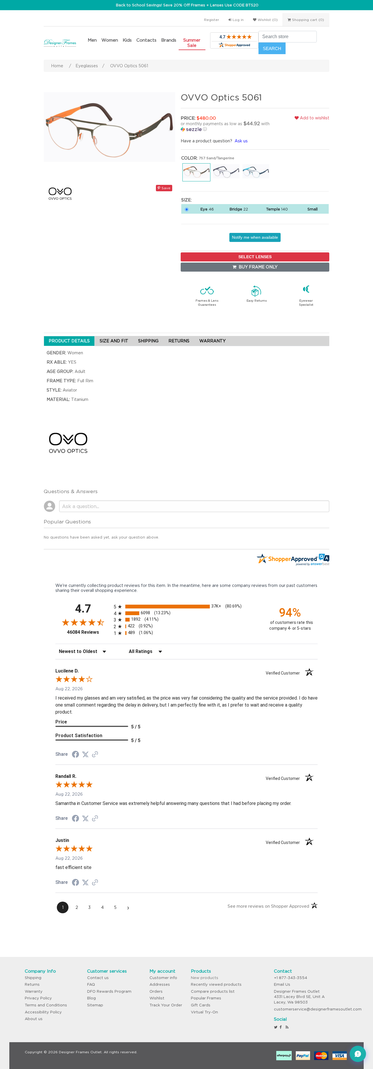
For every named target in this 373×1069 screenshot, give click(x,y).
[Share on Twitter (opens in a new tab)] (85, 754)
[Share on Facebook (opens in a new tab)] (75, 755)
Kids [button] (127, 40)
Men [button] (92, 40)
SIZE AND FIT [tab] (114, 341)
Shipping (33, 978)
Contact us (98, 978)
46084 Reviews (89, 632)
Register (211, 20)
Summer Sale (191, 43)
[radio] (186, 606)
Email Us (282, 984)
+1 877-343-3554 (290, 978)
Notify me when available (255, 237)
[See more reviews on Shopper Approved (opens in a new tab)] (95, 755)
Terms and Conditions (46, 1005)
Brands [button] (168, 40)
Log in (237, 20)
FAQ (91, 984)
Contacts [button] (146, 40)
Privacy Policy (38, 998)
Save (165, 188)
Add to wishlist (314, 118)
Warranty (34, 991)
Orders (156, 991)
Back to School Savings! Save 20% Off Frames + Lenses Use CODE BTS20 (187, 5)
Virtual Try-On (204, 1012)
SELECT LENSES (255, 256)
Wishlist (156, 998)
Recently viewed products (216, 984)
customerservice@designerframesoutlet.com (318, 1009)
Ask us (241, 141)
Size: (186, 200)
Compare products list (213, 991)
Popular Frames (206, 998)
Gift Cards (200, 1005)
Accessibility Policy (43, 1012)
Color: (189, 158)
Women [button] (109, 40)
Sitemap (95, 1005)
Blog (91, 998)
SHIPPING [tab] (148, 341)
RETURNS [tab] (178, 341)
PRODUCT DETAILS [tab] (69, 341)
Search (272, 48)
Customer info (163, 978)
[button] (229, 126)
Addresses (159, 984)
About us (34, 1019)
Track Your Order (165, 1005)
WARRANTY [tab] (212, 341)
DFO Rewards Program (109, 991)
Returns (32, 984)
